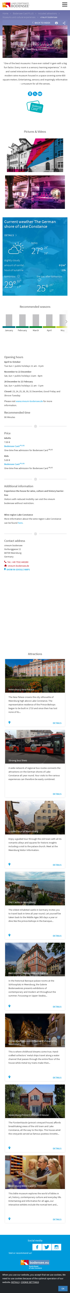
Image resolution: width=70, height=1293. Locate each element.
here (20, 522)
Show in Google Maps (18, 569)
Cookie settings (30, 1282)
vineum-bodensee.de (18, 565)
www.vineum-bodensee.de (29, 401)
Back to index (42, 22)
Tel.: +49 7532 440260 (17, 562)
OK (63, 1288)
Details (9, 235)
